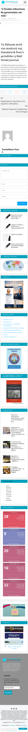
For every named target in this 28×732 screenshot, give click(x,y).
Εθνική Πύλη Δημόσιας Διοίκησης (12, 332)
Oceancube (11, 725)
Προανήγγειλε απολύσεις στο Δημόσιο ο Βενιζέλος (13, 102)
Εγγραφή (8, 692)
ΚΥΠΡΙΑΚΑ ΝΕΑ (7, 322)
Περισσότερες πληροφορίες (12, 730)
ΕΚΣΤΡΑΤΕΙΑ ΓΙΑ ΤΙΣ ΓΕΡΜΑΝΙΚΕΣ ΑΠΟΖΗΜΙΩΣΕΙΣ (11, 324)
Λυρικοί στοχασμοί (17, 234)
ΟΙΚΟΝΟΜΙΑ (3, 18)
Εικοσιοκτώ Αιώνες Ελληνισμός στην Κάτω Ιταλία (17, 216)
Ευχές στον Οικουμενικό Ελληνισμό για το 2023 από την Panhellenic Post (17, 418)
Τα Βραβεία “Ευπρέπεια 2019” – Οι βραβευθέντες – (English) (17, 469)
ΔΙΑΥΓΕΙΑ (5, 334)
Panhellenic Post (12, 18)
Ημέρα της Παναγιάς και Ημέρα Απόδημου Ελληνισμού (17, 245)
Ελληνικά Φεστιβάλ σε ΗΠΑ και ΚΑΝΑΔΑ (13, 328)
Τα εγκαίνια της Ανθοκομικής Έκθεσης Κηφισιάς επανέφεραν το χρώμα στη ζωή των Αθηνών (17, 446)
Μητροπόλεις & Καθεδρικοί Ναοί (12, 330)
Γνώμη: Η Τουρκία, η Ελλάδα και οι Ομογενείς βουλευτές (17, 226)
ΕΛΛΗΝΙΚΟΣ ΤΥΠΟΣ (8, 319)
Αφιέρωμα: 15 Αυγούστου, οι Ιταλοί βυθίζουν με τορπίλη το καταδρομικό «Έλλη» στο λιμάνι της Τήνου (17, 432)
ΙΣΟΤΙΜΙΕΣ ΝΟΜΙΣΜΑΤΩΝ (9, 337)
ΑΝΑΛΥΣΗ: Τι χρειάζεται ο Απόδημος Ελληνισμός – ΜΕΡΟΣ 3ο (17, 458)
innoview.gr (23, 725)
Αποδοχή (22, 728)
